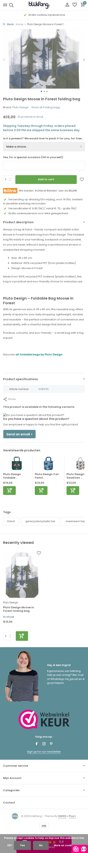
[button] (41, 91)
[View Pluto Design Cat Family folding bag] (48, 464)
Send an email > (19, 434)
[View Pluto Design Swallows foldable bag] (80, 464)
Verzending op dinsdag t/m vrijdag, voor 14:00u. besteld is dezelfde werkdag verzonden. (42, 201)
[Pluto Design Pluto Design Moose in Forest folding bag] (22, 575)
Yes (22, 845)
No (41, 845)
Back (10, 24)
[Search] (10, 5)
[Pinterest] (51, 744)
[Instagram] (44, 744)
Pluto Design (20, 107)
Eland (11, 521)
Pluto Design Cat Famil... (47, 476)
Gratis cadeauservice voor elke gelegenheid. (38, 213)
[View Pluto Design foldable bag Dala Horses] (17, 464)
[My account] (67, 5)
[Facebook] (36, 744)
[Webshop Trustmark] (44, 719)
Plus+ (72, 816)
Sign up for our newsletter (44, 752)
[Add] (9, 490)
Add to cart (46, 179)
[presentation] (4, 60)
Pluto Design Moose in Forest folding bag (18, 609)
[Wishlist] (74, 5)
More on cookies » (65, 845)
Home (19, 24)
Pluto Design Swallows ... (75, 476)
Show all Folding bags (45, 107)
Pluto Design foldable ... (12, 476)
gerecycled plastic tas (40, 521)
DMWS (62, 816)
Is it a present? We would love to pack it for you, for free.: (43, 138)
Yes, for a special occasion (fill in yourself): (33, 157)
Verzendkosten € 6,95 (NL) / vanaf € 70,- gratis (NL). (42, 208)
